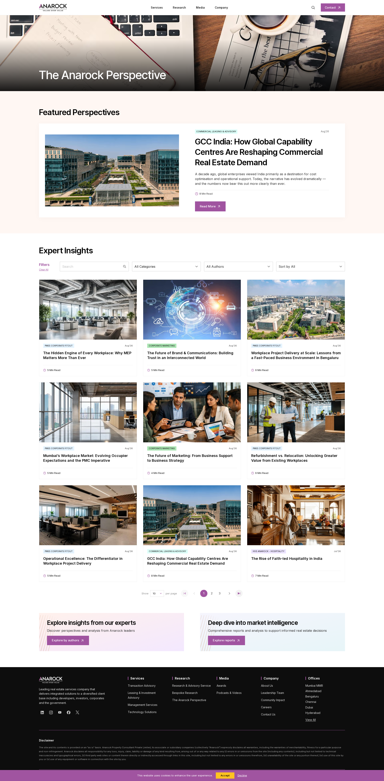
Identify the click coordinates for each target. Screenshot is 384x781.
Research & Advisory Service (191, 685)
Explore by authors (65, 640)
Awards (221, 685)
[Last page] (239, 593)
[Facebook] (68, 712)
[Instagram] (51, 712)
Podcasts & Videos (229, 692)
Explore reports (224, 640)
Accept (225, 775)
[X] (77, 712)
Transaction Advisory (142, 685)
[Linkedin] (42, 712)
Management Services (142, 704)
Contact (330, 7)
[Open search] (313, 7)
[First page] (184, 593)
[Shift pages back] (194, 593)
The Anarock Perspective (189, 700)
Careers (266, 707)
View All (310, 719)
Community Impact (273, 700)
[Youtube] (60, 712)
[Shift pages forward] (229, 593)
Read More (208, 206)
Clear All (43, 269)
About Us (267, 685)
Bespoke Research (185, 692)
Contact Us (268, 714)
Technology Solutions (142, 712)
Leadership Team (272, 692)
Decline (242, 775)
